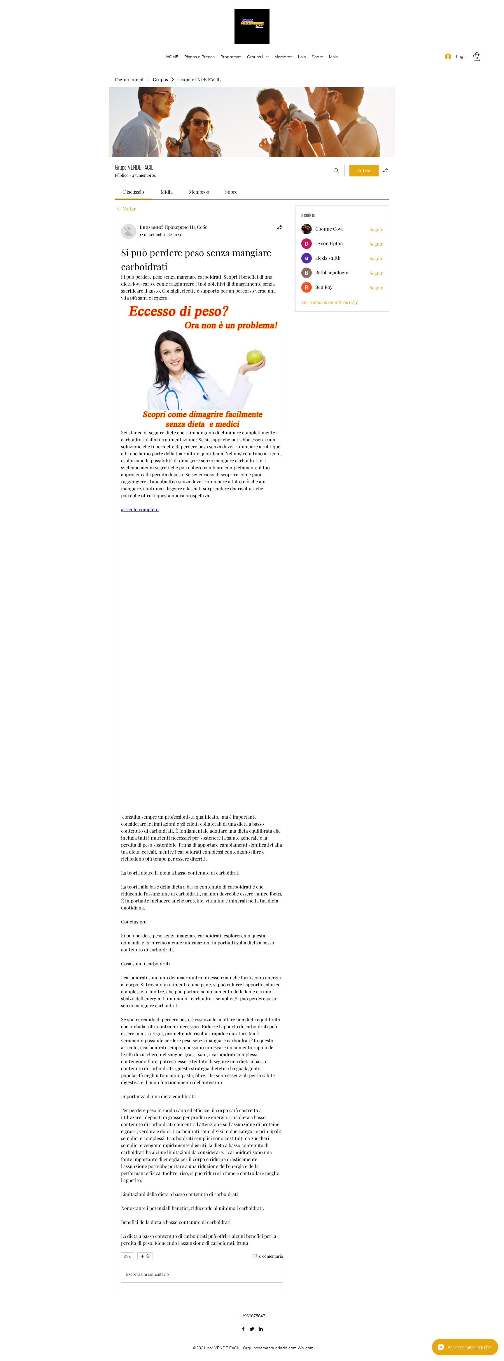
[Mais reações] (145, 1256)
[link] (133, 192)
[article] (202, 754)
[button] (476, 56)
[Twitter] (252, 1329)
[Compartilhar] (279, 227)
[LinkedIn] (261, 1329)
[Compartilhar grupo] (385, 170)
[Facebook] (243, 1329)
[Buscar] (336, 170)
